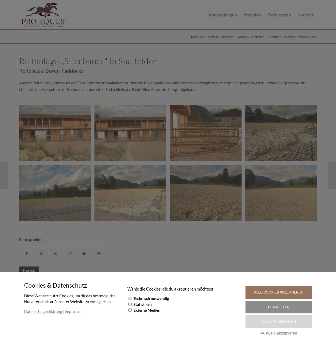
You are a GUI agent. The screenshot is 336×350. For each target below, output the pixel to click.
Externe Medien (147, 310)
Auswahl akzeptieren (278, 333)
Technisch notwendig (151, 298)
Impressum (74, 311)
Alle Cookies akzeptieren (278, 292)
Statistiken (143, 304)
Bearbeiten (279, 307)
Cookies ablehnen (278, 322)
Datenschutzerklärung (43, 311)
